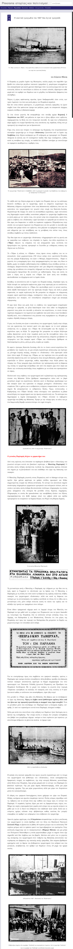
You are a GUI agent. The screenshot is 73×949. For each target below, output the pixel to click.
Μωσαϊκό (25, 8)
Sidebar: (31, 8)
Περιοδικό (17, 8)
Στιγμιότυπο (40, 8)
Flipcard (10, 8)
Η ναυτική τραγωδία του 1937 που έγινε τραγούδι (37, 17)
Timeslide (48, 8)
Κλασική (4, 8)
